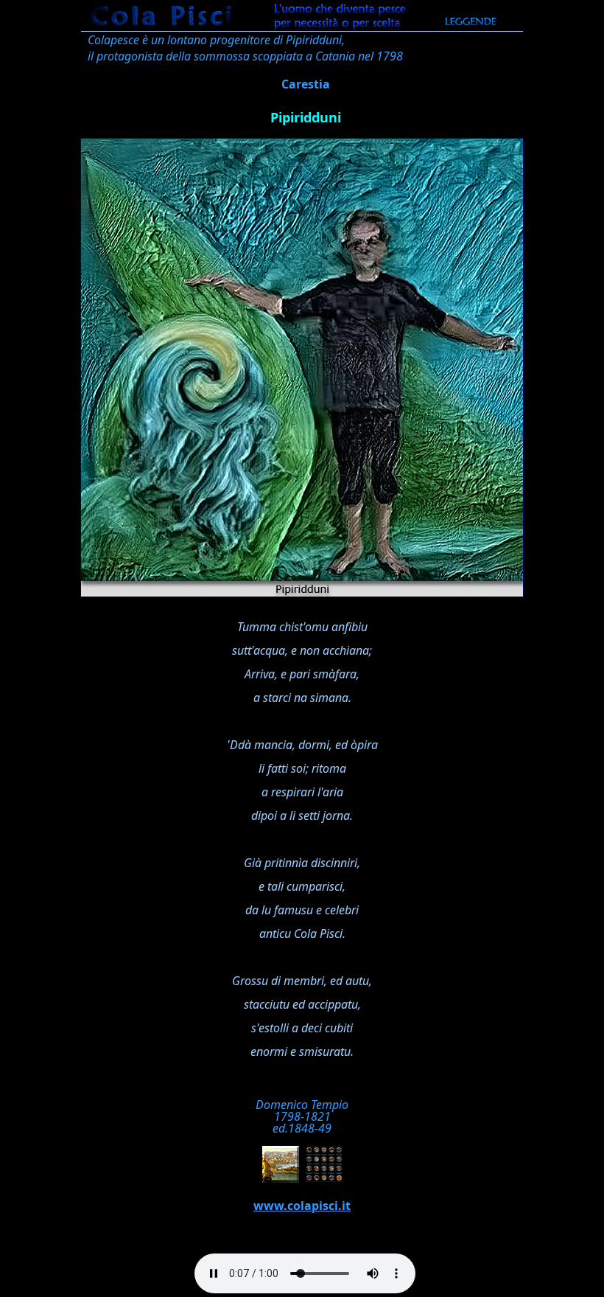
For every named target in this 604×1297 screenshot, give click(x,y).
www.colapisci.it (302, 1205)
